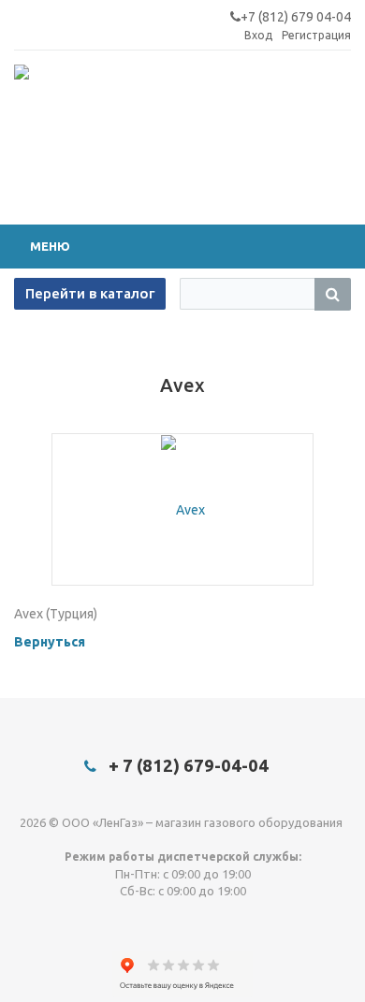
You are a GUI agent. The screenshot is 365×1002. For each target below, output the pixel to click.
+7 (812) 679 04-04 (296, 16)
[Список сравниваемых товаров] (323, 143)
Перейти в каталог (89, 293)
